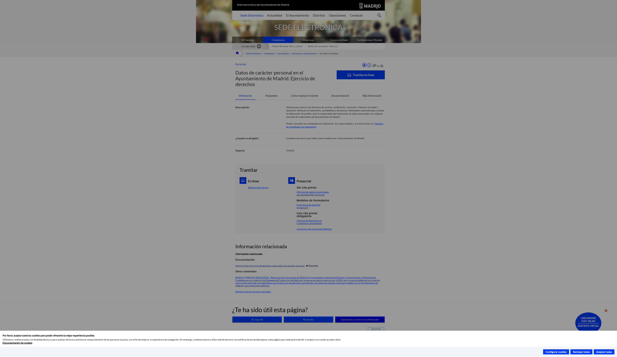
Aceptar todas (604, 351)
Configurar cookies (556, 351)
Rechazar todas (581, 351)
